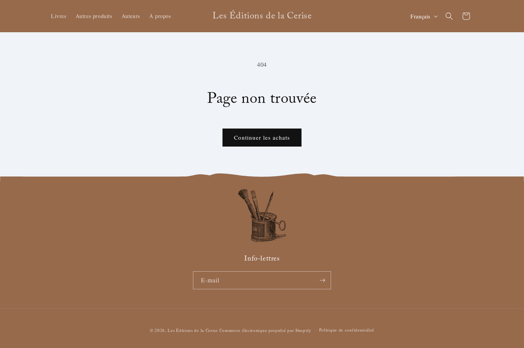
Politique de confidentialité (346, 330)
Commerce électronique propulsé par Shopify (265, 330)
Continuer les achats (262, 137)
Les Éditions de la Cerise (193, 330)
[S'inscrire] (322, 280)
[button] (449, 16)
